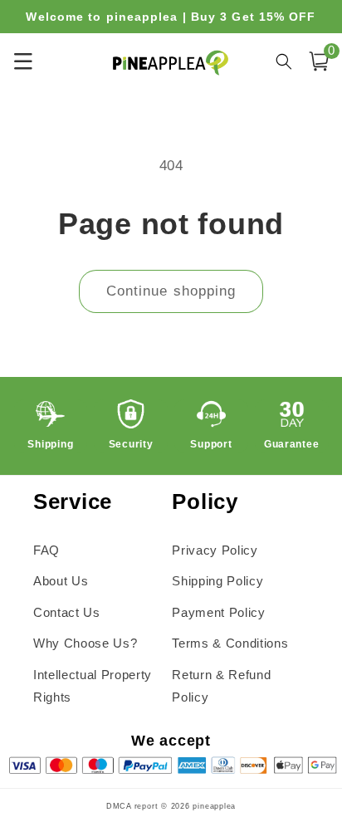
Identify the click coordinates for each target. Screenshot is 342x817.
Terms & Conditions (230, 643)
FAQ (46, 550)
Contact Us (66, 612)
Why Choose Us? (85, 643)
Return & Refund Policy (221, 686)
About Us (60, 581)
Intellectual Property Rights (92, 686)
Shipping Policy (217, 581)
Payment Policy (218, 612)
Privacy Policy (214, 550)
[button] (319, 61)
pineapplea (214, 806)
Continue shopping (171, 290)
